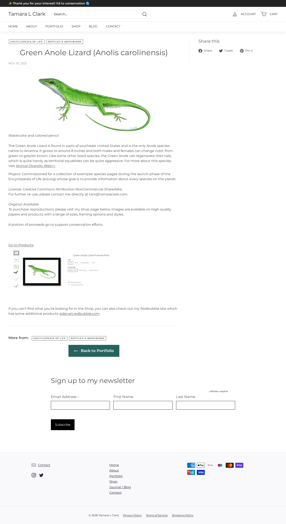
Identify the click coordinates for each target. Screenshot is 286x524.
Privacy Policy (132, 515)
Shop (76, 26)
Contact (113, 26)
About (31, 26)
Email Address (65, 397)
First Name (123, 397)
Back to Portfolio (97, 350)
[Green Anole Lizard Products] (62, 288)
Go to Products (20, 245)
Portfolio (54, 26)
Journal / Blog (120, 487)
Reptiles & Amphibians (64, 41)
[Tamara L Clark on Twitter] (41, 475)
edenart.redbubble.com (80, 314)
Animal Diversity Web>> (35, 166)
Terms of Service (157, 515)
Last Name (185, 397)
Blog (93, 26)
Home (13, 26)
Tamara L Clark (26, 14)
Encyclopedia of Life (26, 41)
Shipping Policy (182, 515)
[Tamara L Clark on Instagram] (34, 475)
